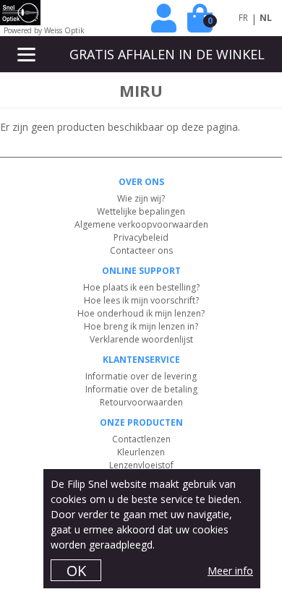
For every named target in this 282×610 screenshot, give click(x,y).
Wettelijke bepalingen (141, 211)
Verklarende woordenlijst (141, 339)
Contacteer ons (141, 250)
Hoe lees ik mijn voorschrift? (141, 300)
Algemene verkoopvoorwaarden (141, 224)
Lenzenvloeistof (141, 465)
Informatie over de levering (141, 376)
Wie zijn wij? (141, 198)
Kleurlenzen (141, 452)
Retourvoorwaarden (141, 402)
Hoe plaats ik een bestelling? (141, 287)
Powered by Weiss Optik (44, 30)
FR (243, 18)
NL (266, 18)
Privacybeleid (141, 237)
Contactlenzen (141, 439)
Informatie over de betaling (141, 389)
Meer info (230, 570)
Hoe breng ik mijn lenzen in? (141, 326)
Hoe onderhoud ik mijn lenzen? (141, 313)
